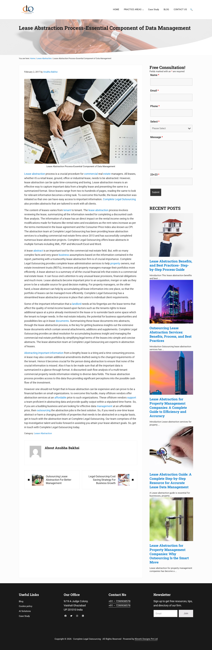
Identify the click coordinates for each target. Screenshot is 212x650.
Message (156, 137)
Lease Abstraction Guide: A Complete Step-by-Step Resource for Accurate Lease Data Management (171, 480)
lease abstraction (98, 210)
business (64, 254)
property (115, 263)
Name (154, 75)
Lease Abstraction (43, 433)
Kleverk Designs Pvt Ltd (146, 639)
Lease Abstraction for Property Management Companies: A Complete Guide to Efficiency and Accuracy (168, 407)
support (131, 397)
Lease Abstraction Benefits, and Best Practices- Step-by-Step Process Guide (171, 265)
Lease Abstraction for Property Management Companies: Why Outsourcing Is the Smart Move (169, 553)
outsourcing (44, 410)
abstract (38, 250)
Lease (27, 173)
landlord (76, 303)
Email (154, 90)
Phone (155, 106)
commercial (91, 173)
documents (62, 320)
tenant (67, 210)
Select (154, 121)
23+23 (154, 174)
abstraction (38, 173)
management (104, 406)
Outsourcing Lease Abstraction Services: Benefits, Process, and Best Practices (171, 334)
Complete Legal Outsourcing (119, 199)
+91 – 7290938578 (119, 601)
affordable (60, 397)
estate (107, 173)
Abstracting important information (43, 352)
